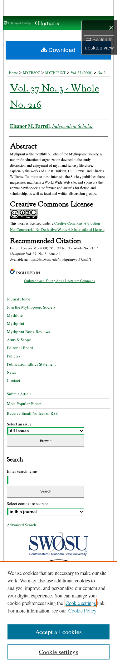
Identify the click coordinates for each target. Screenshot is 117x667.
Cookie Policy (82, 610)
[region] (58, 614)
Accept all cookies (58, 632)
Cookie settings (81, 603)
